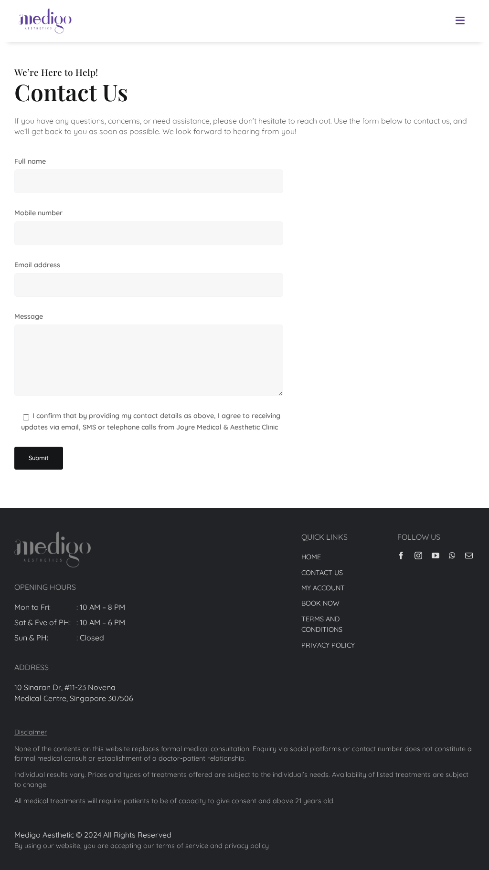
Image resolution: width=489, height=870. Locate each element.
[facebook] (401, 555)
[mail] (469, 555)
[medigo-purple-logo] (45, 8)
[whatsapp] (452, 555)
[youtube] (435, 555)
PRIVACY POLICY (328, 645)
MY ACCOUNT (323, 588)
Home (311, 557)
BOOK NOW (320, 603)
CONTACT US (322, 572)
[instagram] (418, 555)
